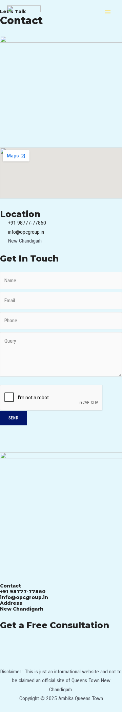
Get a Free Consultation (54, 625)
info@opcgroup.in (24, 597)
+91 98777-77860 (22, 591)
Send (13, 418)
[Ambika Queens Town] (24, 12)
